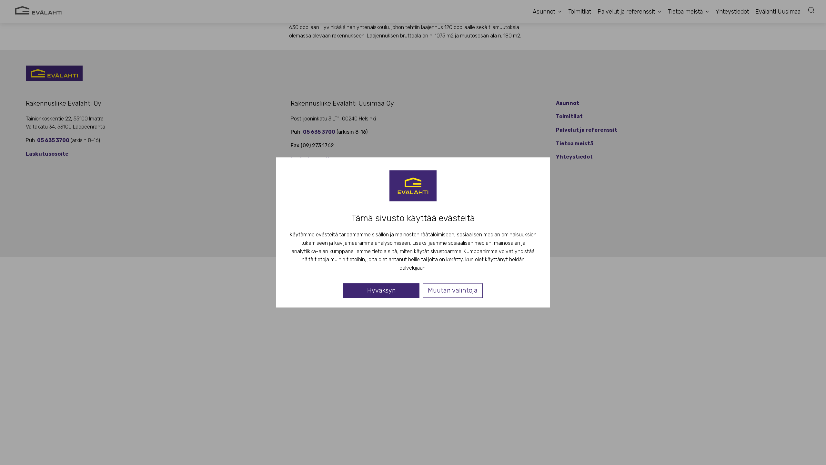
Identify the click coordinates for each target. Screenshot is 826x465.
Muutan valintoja (453, 290)
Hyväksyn (381, 290)
